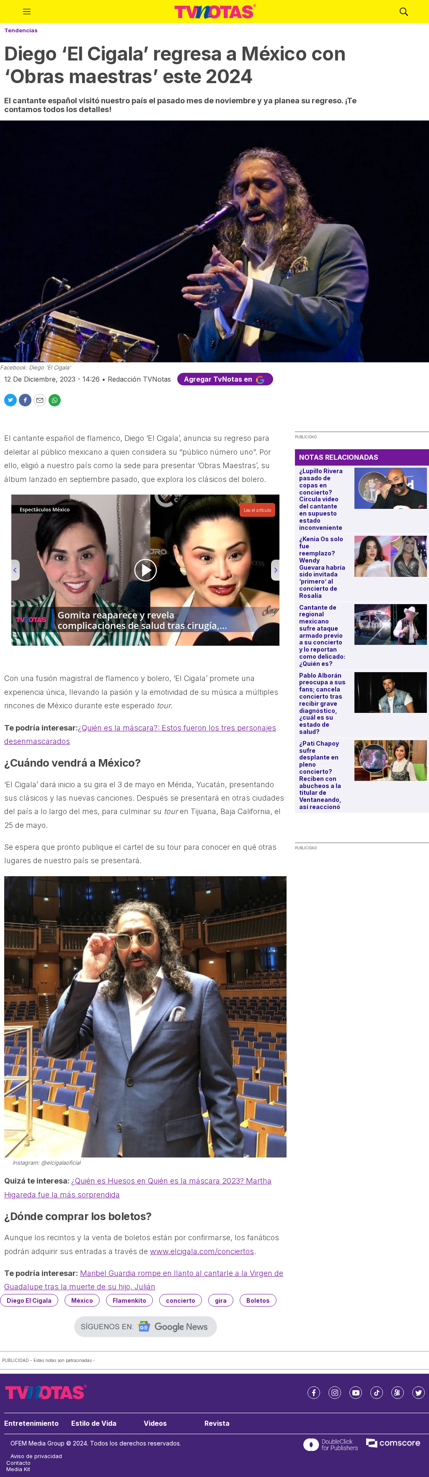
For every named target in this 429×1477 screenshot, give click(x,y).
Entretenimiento (31, 1423)
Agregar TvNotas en (219, 379)
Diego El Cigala (29, 1300)
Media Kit (18, 1469)
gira (221, 1300)
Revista (217, 1423)
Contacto (18, 1463)
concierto (180, 1300)
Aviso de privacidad (36, 1456)
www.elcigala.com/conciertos (202, 1251)
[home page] (215, 12)
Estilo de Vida (93, 1423)
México (82, 1300)
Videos (155, 1423)
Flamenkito (129, 1300)
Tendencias (21, 30)
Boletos (258, 1300)
